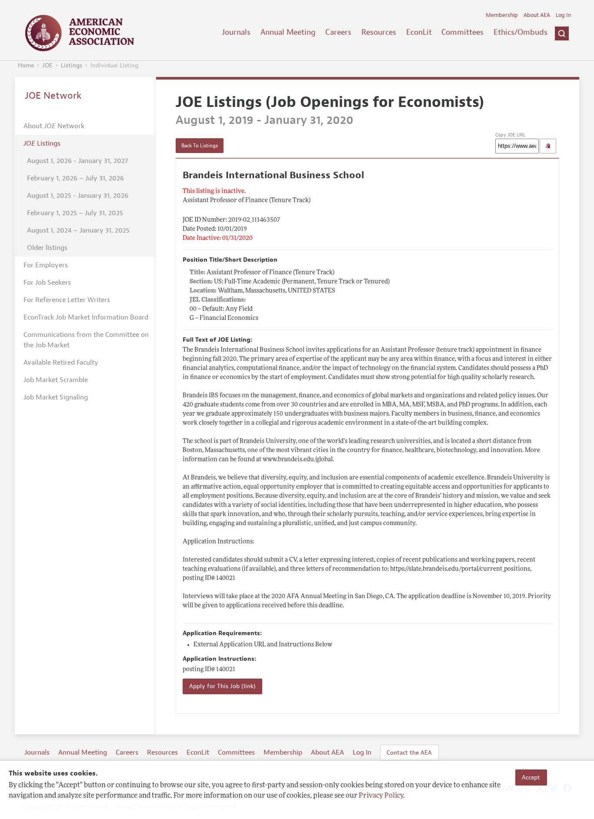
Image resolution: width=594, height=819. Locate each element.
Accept (531, 777)
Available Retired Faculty (60, 362)
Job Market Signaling (55, 397)
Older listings (47, 247)
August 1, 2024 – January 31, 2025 (78, 230)
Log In (563, 15)
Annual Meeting (288, 32)
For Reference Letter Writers (66, 300)
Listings (71, 65)
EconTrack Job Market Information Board (85, 317)
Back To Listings (199, 145)
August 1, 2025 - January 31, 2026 (77, 195)
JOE (47, 65)
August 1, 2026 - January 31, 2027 (77, 160)
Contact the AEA (409, 752)
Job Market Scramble (55, 380)
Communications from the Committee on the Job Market (86, 340)
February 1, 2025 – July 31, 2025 (75, 213)
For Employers (45, 265)
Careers (338, 32)
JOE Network (53, 95)
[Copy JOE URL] (548, 146)
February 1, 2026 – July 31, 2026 (75, 178)
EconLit (419, 32)
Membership (502, 15)
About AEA (537, 15)
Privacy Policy (381, 795)
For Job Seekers (47, 282)
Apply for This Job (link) (222, 686)
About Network (53, 126)
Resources (378, 32)
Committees (462, 32)
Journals (236, 32)
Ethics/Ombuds (520, 32)
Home (26, 65)
